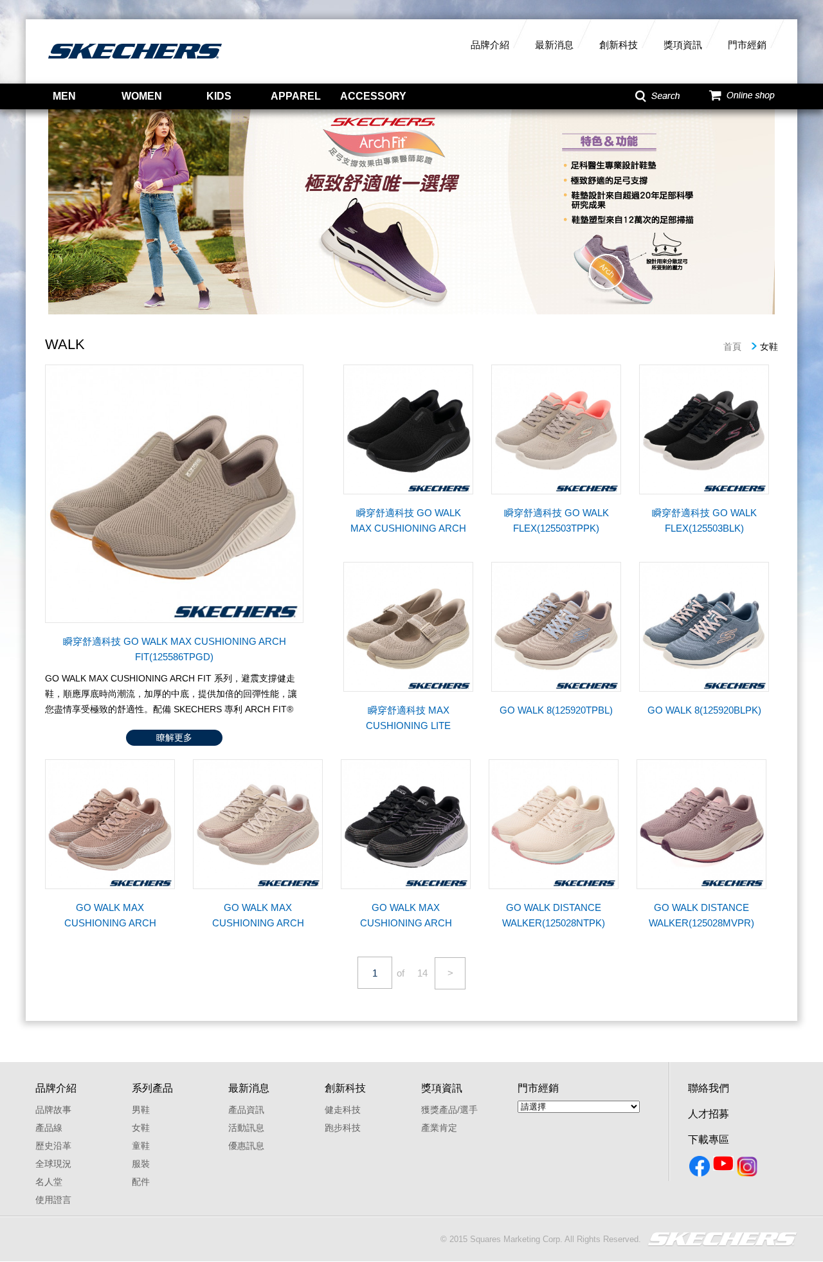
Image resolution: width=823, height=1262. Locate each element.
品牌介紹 (490, 44)
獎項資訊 (683, 44)
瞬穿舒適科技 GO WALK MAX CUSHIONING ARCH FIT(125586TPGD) (174, 649)
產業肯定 (439, 1127)
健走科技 (343, 1109)
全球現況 (53, 1163)
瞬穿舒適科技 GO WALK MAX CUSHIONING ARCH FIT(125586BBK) (408, 521)
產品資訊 (246, 1109)
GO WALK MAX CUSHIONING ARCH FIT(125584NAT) (258, 916)
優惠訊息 (246, 1145)
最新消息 (554, 44)
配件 (141, 1181)
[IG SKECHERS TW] (748, 1169)
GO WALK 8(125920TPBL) (556, 710)
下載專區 (708, 1139)
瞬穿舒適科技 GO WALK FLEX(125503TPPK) (556, 520)
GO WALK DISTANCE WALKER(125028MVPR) (701, 915)
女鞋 (141, 1127)
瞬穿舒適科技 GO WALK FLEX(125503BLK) (704, 520)
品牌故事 (53, 1109)
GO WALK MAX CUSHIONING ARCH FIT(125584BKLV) (406, 916)
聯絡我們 (708, 1088)
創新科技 (618, 44)
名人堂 (48, 1181)
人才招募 (708, 1113)
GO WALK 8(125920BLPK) (704, 710)
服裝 (141, 1163)
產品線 (48, 1127)
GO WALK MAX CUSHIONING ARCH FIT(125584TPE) (110, 916)
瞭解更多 (174, 737)
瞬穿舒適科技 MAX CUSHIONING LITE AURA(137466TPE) (408, 719)
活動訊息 (246, 1127)
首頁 (732, 346)
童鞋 (141, 1145)
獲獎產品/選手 (449, 1109)
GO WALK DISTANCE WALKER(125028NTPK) (553, 915)
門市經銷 (747, 44)
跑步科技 (343, 1127)
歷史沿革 (53, 1145)
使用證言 (53, 1199)
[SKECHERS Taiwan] (700, 1169)
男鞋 (141, 1109)
